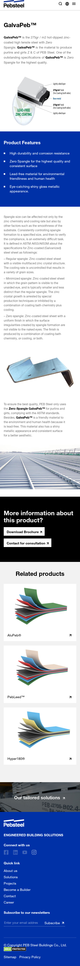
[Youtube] (24, 852)
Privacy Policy (30, 956)
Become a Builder (17, 889)
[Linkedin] (15, 852)
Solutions (11, 876)
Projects (10, 883)
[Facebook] (6, 852)
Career (9, 902)
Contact (10, 895)
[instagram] (34, 852)
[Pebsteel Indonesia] (33, 823)
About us (10, 870)
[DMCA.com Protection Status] (15, 949)
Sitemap (10, 956)
